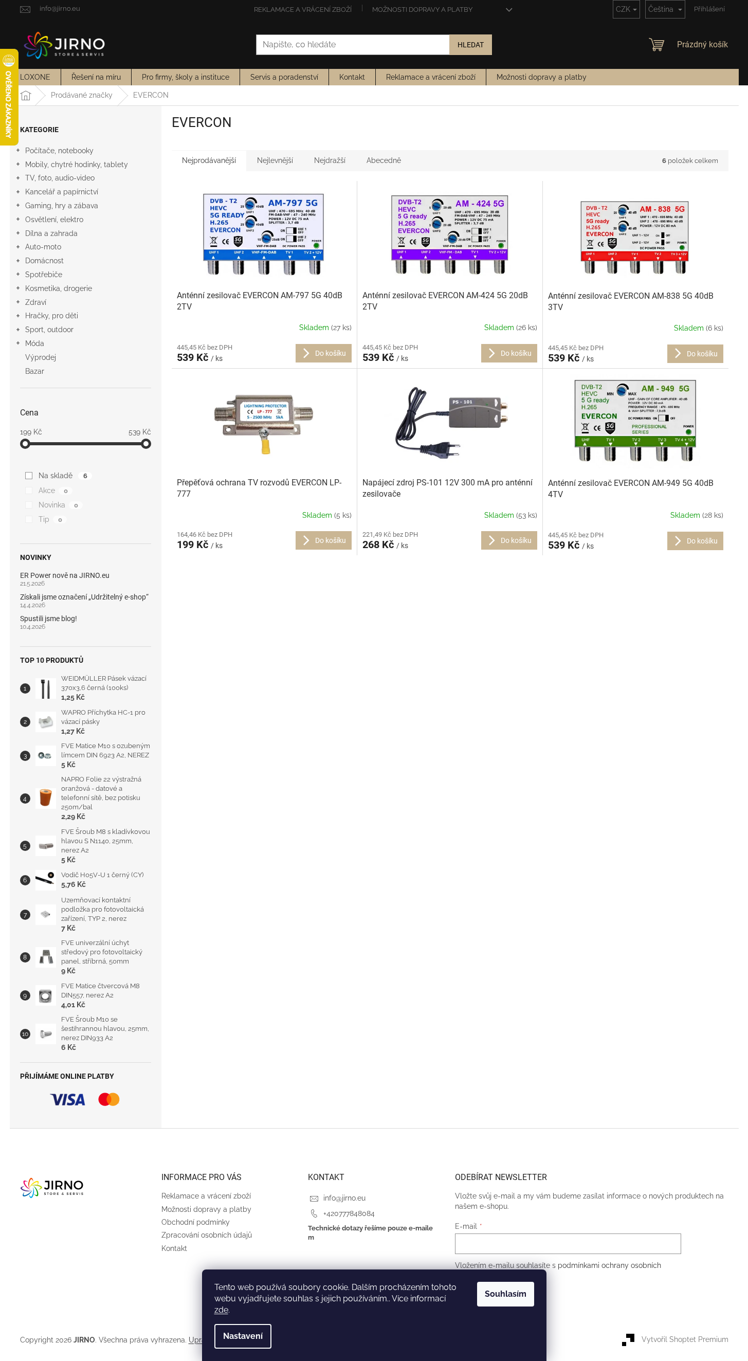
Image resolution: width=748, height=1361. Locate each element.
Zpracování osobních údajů (206, 1235)
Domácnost (44, 261)
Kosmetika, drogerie (58, 288)
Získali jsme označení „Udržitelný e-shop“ (84, 597)
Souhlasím (505, 1294)
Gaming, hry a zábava (61, 206)
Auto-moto (43, 247)
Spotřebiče (43, 274)
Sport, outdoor (49, 329)
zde (221, 1310)
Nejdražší (329, 160)
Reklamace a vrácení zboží (303, 9)
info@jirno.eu (344, 1198)
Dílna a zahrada (51, 233)
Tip (50, 519)
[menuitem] (35, 77)
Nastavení (243, 1336)
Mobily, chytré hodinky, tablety (76, 164)
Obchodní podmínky (195, 1222)
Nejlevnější (275, 160)
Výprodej (40, 357)
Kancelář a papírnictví (61, 192)
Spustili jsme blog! (48, 619)
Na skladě (63, 475)
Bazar (34, 371)
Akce (53, 490)
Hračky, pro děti (51, 316)
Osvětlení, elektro (54, 219)
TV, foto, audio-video (60, 178)
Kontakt (174, 1248)
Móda (34, 343)
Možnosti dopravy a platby (422, 9)
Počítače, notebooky (59, 151)
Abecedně (384, 160)
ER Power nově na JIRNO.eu (65, 575)
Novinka (58, 505)
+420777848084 (349, 1213)
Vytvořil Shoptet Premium (685, 1339)
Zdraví (35, 302)
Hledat (471, 45)
